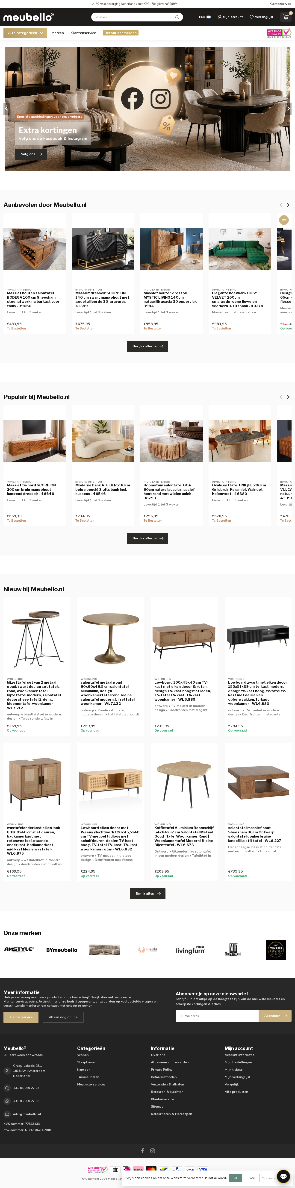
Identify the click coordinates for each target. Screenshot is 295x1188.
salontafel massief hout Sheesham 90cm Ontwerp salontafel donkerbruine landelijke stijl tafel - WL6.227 (254, 834)
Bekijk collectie (144, 346)
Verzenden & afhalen (167, 1084)
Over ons (158, 1055)
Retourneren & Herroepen (171, 1114)
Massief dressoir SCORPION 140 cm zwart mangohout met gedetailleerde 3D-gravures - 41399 (102, 299)
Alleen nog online (63, 1017)
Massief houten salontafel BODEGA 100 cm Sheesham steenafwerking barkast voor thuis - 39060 (33, 299)
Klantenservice (281, 4)
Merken (57, 32)
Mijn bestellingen (238, 1062)
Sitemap (157, 1106)
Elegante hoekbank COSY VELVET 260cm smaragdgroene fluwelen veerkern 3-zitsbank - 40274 (237, 299)
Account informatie (239, 1055)
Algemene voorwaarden (170, 1062)
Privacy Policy (161, 1069)
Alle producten (236, 1092)
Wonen (83, 1055)
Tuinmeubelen (88, 1077)
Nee (252, 1178)
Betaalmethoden (164, 1077)
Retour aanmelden (121, 32)
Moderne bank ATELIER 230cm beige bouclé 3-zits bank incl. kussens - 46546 (102, 489)
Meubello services (91, 1084)
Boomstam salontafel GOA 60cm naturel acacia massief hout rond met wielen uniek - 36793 (169, 491)
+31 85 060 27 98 (26, 1088)
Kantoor (83, 1069)
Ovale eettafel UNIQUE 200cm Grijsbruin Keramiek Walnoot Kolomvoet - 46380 (239, 489)
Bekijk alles (145, 893)
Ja (235, 1178)
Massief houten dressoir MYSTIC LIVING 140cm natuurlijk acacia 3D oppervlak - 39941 (171, 299)
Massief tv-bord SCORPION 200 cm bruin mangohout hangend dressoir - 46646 (31, 489)
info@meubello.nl (27, 1114)
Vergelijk (232, 1084)
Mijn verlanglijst (237, 1077)
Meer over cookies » (275, 1178)
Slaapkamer (86, 1062)
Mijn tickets (233, 1069)
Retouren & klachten (167, 1092)
